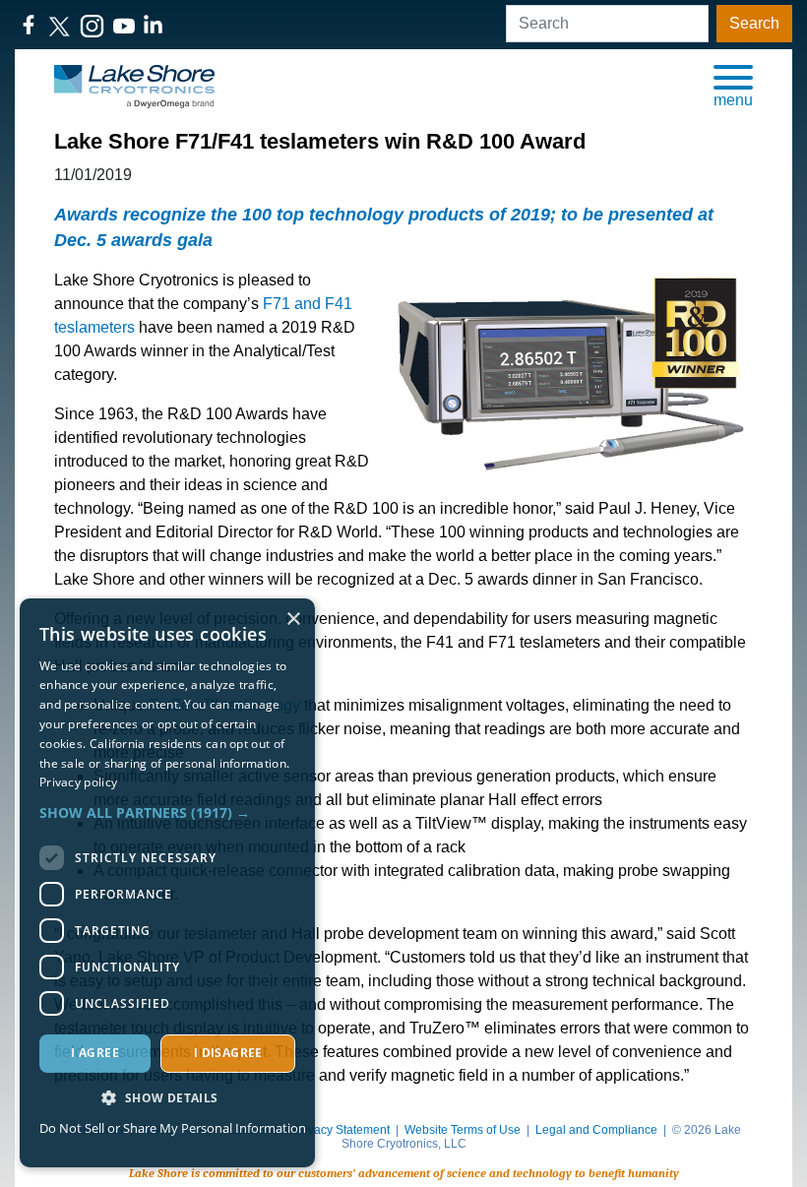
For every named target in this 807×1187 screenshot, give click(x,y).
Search (754, 23)
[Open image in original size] (134, 85)
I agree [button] (95, 1052)
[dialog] (167, 882)
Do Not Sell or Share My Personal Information (172, 1128)
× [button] (292, 619)
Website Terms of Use (462, 1130)
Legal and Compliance (596, 1130)
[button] (733, 84)
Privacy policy (78, 782)
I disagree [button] (228, 1052)
